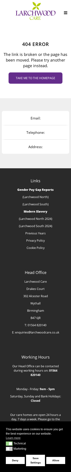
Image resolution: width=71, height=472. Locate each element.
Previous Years (35, 233)
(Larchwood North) (36, 197)
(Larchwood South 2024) (35, 226)
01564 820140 (37, 325)
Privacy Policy (35, 241)
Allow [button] (55, 460)
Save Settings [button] (35, 460)
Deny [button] (15, 460)
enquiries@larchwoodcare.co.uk (37, 332)
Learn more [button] (13, 438)
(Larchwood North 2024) (35, 219)
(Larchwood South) (36, 204)
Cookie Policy (36, 248)
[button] (9, 443)
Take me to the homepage (35, 78)
